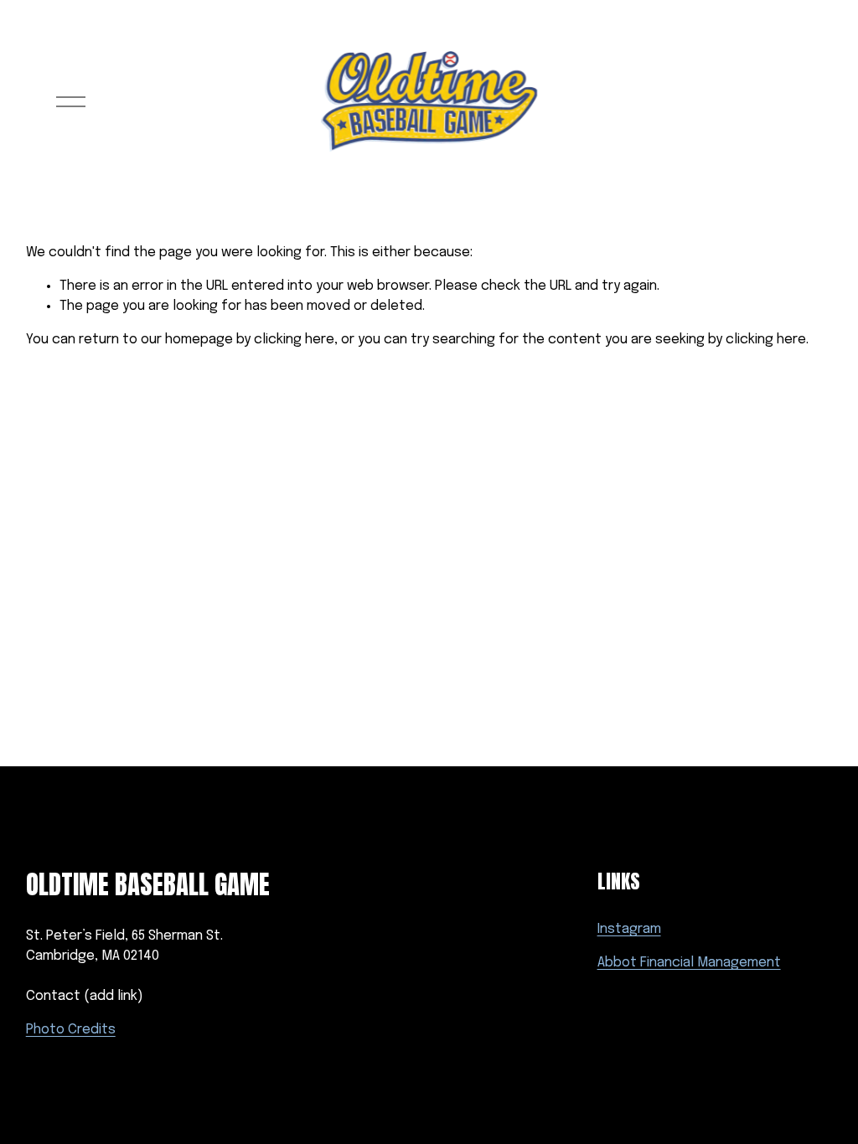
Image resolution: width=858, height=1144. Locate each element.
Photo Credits (71, 1030)
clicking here (294, 339)
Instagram (629, 929)
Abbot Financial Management (689, 963)
